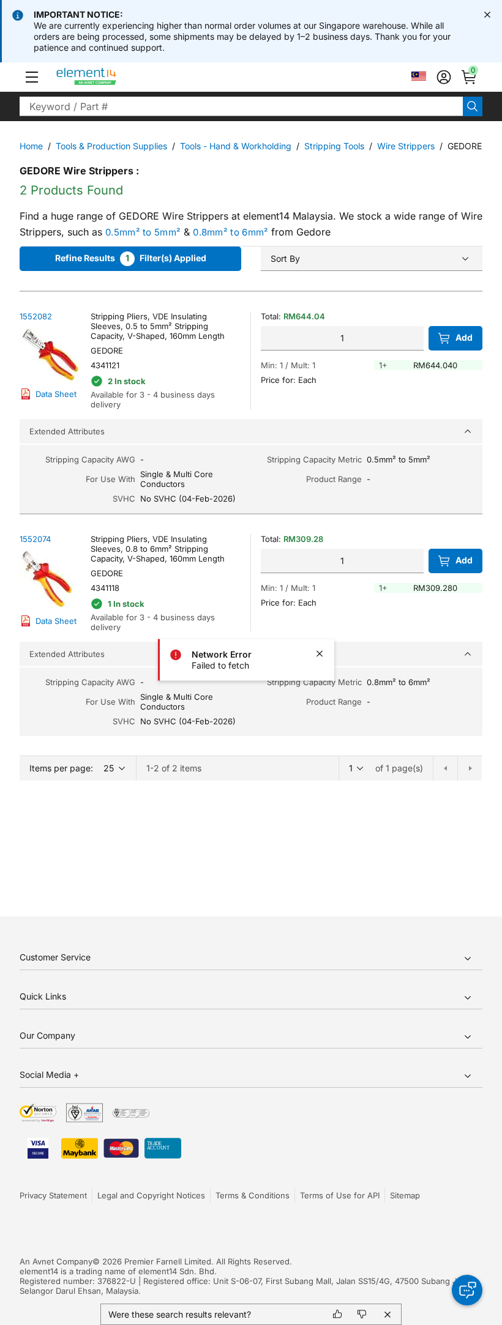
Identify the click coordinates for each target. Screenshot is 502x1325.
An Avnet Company (56, 1261)
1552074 (35, 539)
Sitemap (405, 1195)
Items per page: (61, 768)
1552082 (36, 316)
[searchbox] (241, 106)
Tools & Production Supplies (111, 146)
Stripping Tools (334, 146)
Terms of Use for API (340, 1195)
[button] (31, 77)
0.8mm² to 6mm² (230, 232)
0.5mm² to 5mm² (143, 232)
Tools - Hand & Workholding (235, 146)
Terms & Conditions (252, 1195)
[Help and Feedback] (467, 1290)
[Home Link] (109, 77)
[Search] (472, 106)
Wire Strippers (406, 146)
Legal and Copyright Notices (151, 1195)
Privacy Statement (53, 1195)
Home (31, 146)
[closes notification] (487, 14)
